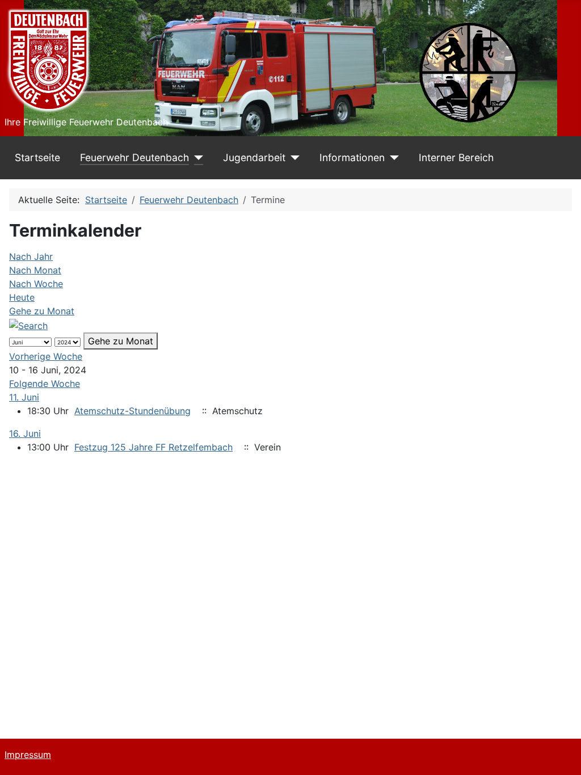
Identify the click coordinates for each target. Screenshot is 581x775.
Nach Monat (35, 270)
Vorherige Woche (45, 356)
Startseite (37, 157)
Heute (22, 297)
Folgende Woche (44, 383)
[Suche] (28, 324)
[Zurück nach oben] (561, 754)
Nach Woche (36, 283)
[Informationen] (392, 157)
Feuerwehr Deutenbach (134, 157)
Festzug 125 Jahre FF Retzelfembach (153, 447)
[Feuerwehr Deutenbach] (196, 157)
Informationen (352, 157)
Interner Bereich (456, 157)
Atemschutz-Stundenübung (132, 410)
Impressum (28, 754)
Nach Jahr (31, 256)
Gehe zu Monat (41, 311)
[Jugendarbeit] (292, 157)
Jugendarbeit (254, 157)
